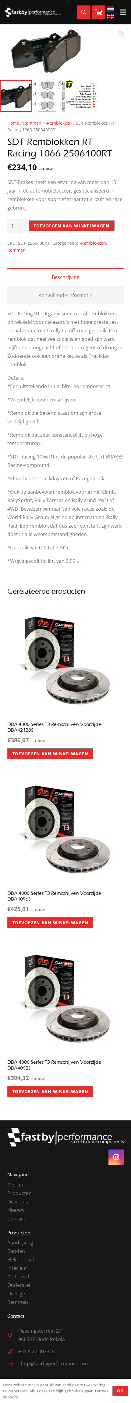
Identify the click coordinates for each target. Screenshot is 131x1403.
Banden (16, 1251)
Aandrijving (20, 1242)
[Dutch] (111, 8)
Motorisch (19, 1276)
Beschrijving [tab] (66, 277)
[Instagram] (116, 1157)
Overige (16, 1293)
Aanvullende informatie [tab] (65, 295)
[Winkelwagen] (98, 12)
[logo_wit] (33, 12)
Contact (16, 1218)
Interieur (17, 1268)
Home (13, 123)
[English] (111, 15)
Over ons (17, 1201)
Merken (16, 1184)
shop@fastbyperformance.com (54, 1363)
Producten (19, 1193)
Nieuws (15, 1210)
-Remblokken (58, 123)
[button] (121, 34)
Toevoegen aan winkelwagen (71, 226)
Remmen (32, 123)
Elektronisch (21, 1259)
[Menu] (123, 12)
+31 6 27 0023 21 (37, 1351)
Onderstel (18, 1285)
